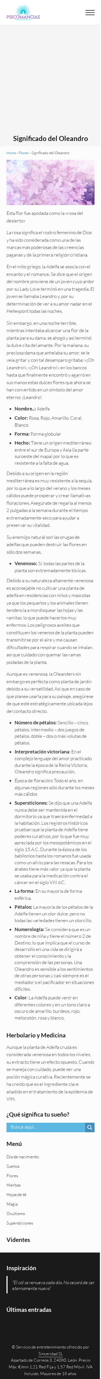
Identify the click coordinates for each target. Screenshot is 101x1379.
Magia (12, 1204)
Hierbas (13, 1185)
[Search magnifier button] (90, 1127)
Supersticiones (19, 1223)
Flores (24, 153)
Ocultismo (15, 1213)
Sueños (12, 1166)
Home (11, 153)
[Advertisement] (50, 81)
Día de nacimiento (22, 1156)
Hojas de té (16, 1194)
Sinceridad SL (50, 1353)
